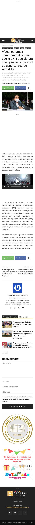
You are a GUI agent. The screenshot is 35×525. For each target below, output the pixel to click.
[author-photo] (17, 292)
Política (22, 48)
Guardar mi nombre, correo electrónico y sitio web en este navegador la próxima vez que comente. (17, 399)
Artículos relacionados (10, 317)
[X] (19, 308)
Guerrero (16, 48)
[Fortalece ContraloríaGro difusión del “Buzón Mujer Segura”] (7, 324)
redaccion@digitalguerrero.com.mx (17, 507)
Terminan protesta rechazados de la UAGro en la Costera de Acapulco (10, 273)
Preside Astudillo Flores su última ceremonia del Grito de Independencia (25, 272)
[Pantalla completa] (31, 187)
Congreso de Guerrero (8, 45)
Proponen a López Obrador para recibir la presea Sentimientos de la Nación (23, 345)
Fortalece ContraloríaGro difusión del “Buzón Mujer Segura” (22, 324)
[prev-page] (3, 352)
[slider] (16, 186)
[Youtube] (23, 308)
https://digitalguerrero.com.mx (17, 298)
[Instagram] (15, 308)
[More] (28, 88)
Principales (28, 48)
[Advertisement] (17, 19)
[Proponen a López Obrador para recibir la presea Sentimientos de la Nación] (7, 345)
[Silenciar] (27, 187)
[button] (3, 40)
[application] (17, 181)
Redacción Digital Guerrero (11, 83)
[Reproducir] (4, 187)
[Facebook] (11, 308)
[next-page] (6, 352)
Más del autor (23, 317)
